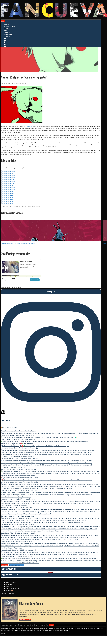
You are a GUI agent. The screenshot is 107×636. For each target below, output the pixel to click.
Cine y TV (7, 32)
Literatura (7, 36)
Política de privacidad (12, 588)
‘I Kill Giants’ (29, 126)
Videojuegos (8, 34)
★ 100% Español (9, 26)
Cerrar (3, 633)
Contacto (9, 584)
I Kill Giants (16, 206)
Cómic (6, 28)
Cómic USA (8, 206)
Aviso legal (9, 586)
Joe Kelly (24, 206)
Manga (6, 30)
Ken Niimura (31, 206)
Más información (43, 625)
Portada (6, 24)
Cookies (8, 590)
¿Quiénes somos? (11, 582)
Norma (38, 206)
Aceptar (51, 625)
